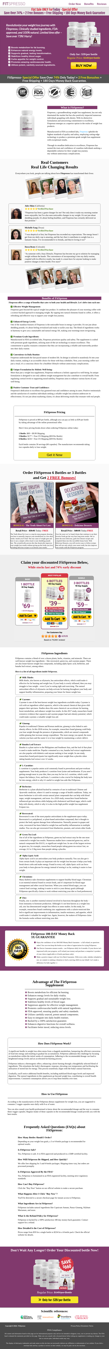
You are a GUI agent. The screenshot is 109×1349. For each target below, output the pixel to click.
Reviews (101, 3)
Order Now (75, 3)
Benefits (89, 3)
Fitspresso (84, 132)
